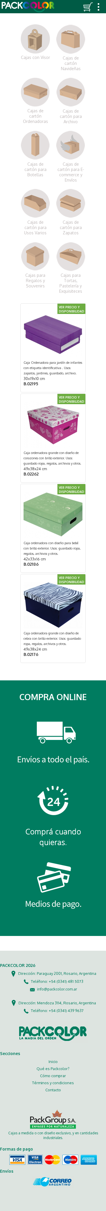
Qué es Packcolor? (53, 1068)
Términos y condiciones (53, 1082)
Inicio (53, 1061)
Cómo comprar (53, 1075)
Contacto (53, 1089)
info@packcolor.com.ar (57, 989)
